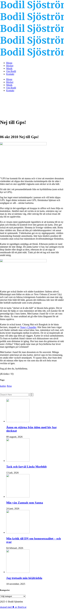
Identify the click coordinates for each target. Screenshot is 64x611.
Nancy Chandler (28, 327)
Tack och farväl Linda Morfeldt (26, 466)
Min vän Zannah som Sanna (24, 502)
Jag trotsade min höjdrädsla (24, 578)
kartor (3, 386)
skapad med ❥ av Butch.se (13, 607)
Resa (9, 386)
